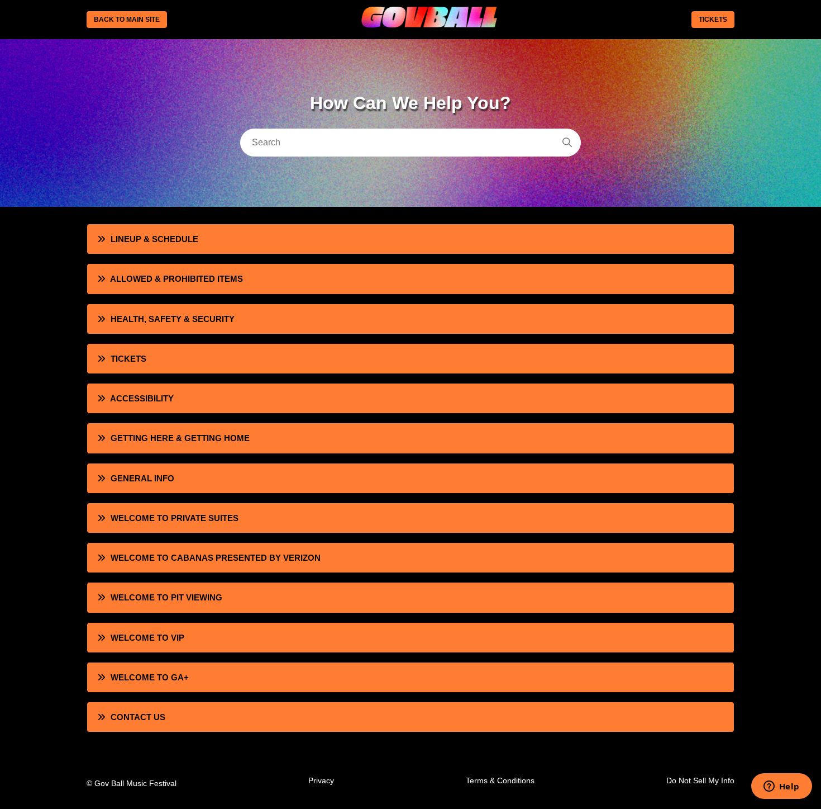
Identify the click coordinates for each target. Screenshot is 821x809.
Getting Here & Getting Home (180, 438)
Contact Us (138, 717)
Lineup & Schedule (154, 239)
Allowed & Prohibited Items (176, 278)
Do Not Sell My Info (700, 780)
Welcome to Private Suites (174, 518)
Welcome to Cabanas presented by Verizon (216, 557)
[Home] (429, 24)
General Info (142, 478)
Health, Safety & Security (173, 319)
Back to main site (127, 19)
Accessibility (142, 398)
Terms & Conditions (500, 780)
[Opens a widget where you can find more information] (781, 787)
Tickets (713, 19)
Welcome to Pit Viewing (166, 597)
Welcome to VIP (147, 637)
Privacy (321, 780)
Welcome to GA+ (150, 677)
